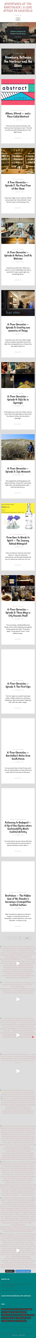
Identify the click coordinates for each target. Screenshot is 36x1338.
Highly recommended (15, 534)
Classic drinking (5, 1312)
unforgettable (5, 1320)
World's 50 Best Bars (21, 1320)
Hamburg (23, 69)
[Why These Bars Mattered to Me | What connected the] (18, 1143)
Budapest (13, 819)
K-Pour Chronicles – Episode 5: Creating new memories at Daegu (18, 327)
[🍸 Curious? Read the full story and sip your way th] (18, 999)
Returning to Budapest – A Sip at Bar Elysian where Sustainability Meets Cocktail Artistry (18, 827)
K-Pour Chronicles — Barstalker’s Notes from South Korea (18, 755)
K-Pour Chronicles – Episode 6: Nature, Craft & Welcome (18, 255)
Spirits (25, 534)
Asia (13, 179)
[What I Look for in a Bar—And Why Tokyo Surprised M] (18, 1178)
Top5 (29, 1318)
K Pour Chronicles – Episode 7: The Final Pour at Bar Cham (18, 185)
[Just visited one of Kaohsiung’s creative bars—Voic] (18, 1071)
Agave (3, 1309)
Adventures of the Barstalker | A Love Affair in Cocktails (18, 7)
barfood (16, 1309)
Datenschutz (21, 1335)
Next (32, 33)
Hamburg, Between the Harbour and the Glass (18, 32)
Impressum (14, 1335)
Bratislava (13, 892)
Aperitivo (9, 1309)
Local (17, 1315)
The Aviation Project (21, 1318)
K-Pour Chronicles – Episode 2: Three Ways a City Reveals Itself (18, 612)
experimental (22, 1312)
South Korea (20, 179)
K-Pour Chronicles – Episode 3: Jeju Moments (18, 469)
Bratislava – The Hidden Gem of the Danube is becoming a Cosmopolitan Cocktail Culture (18, 900)
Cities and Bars (14, 69)
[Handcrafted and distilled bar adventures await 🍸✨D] (18, 1107)
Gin (13, 1315)
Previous (3, 33)
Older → (27, 938)
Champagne (28, 1309)
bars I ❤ (22, 1309)
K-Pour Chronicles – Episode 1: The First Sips (18, 685)
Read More (18, 36)
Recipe (31, 1315)
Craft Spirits (14, 1312)
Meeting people (24, 1315)
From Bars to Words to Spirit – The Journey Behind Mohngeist (18, 540)
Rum (3, 1318)
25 (20, 938)
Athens (13, 110)
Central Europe (21, 819)
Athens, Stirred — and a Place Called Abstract (18, 114)
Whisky (12, 1320)
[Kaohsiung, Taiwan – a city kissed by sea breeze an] (18, 1250)
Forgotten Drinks (6, 1315)
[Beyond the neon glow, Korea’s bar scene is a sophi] (18, 1035)
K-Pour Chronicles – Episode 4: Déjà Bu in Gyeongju (18, 399)
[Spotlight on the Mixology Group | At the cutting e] (18, 1214)
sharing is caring (10, 1318)
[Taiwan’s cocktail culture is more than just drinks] (18, 963)
